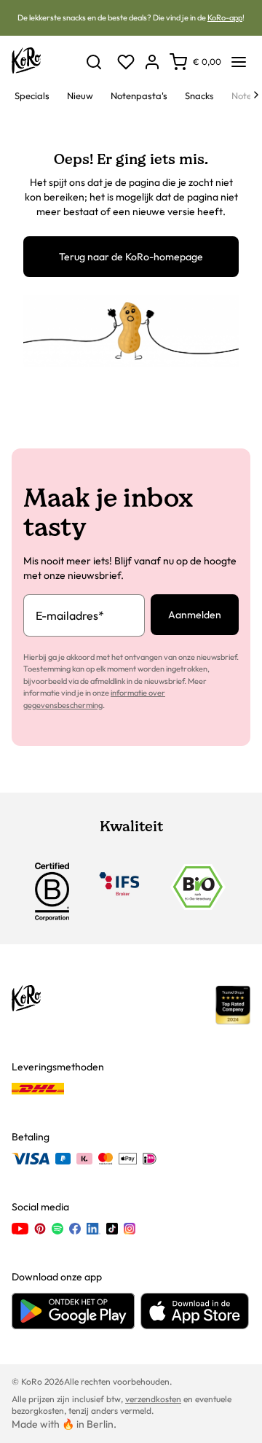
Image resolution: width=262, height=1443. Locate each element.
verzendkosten (153, 1398)
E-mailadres (70, 615)
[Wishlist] (126, 62)
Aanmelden (194, 614)
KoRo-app (224, 17)
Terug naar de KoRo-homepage (131, 256)
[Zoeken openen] (93, 62)
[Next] (256, 95)
